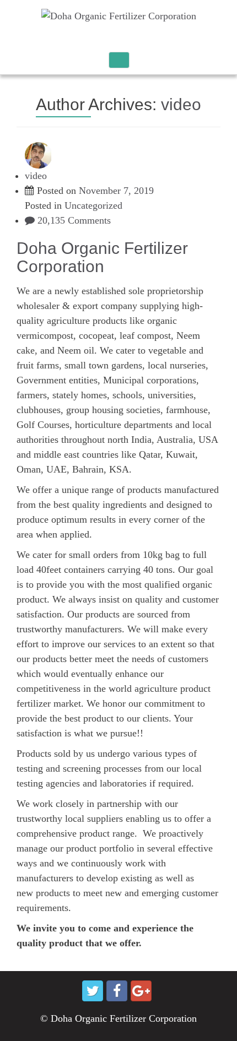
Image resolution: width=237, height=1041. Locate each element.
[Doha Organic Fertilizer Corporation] (118, 15)
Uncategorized (93, 205)
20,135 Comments (73, 220)
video (181, 104)
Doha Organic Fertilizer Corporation (102, 257)
